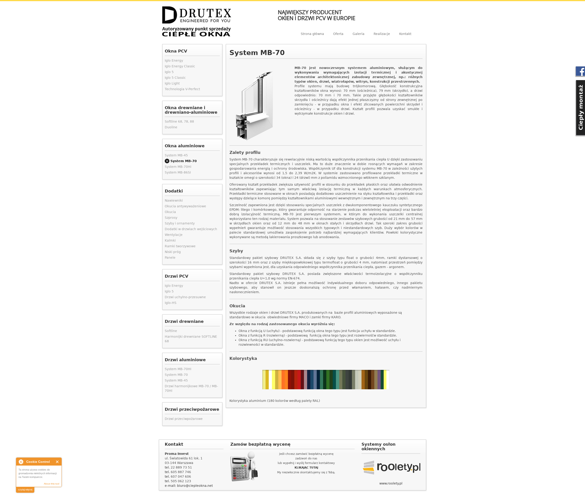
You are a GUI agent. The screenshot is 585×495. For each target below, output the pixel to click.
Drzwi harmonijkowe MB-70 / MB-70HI (191, 388)
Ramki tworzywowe (180, 246)
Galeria (358, 34)
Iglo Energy (174, 60)
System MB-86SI (178, 172)
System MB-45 (176, 155)
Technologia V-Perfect (182, 89)
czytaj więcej (25, 489)
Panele (170, 257)
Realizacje (382, 34)
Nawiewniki (174, 200)
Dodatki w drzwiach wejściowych (191, 229)
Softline (171, 331)
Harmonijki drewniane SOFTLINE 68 (191, 339)
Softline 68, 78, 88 (179, 121)
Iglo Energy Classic (180, 66)
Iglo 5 (169, 72)
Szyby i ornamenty (180, 223)
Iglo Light (172, 83)
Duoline (171, 127)
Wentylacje (174, 235)
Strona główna (312, 34)
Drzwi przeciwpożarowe (184, 419)
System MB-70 (183, 161)
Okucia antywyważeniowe (185, 206)
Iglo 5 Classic (175, 77)
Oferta (338, 34)
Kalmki (170, 240)
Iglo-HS (170, 303)
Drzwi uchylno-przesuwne (185, 297)
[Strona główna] (196, 21)
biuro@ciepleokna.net (195, 485)
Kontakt (405, 34)
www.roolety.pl (390, 483)
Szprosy (171, 217)
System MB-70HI (178, 167)
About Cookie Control (20, 462)
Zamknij (57, 461)
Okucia (170, 212)
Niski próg (173, 252)
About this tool (51, 483)
